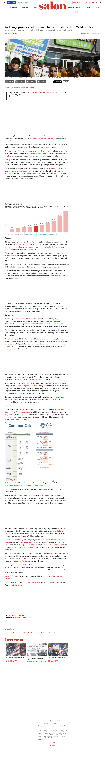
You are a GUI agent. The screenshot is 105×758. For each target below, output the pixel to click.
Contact (46, 723)
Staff (58, 721)
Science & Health (74, 7)
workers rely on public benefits (37, 153)
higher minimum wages (29, 542)
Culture (25, 7)
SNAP (24, 633)
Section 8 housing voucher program (26, 244)
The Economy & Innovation (48, 633)
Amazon (32, 545)
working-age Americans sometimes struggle (41, 92)
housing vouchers (34, 379)
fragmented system (30, 386)
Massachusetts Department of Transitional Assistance (20, 485)
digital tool (24, 415)
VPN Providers (52, 742)
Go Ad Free (63, 726)
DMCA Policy (52, 745)
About (51, 721)
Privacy (55, 723)
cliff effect (52, 168)
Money (88, 7)
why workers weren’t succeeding (20, 171)
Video (97, 7)
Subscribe (11, 2)
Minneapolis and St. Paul (23, 547)
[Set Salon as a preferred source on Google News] (57, 81)
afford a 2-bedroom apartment (44, 138)
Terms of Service (43, 726)
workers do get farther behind (26, 319)
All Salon (8, 633)
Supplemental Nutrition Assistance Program (40, 339)
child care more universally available (18, 570)
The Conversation (29, 87)
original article (17, 585)
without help (22, 559)
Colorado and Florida (19, 561)
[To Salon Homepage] (52, 5)
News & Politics (11, 7)
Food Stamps (17, 633)
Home (44, 721)
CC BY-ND (39, 485)
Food (35, 7)
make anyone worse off (53, 321)
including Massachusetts (55, 545)
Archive (54, 726)
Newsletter (78, 2)
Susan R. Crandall (12, 33)
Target (23, 545)
